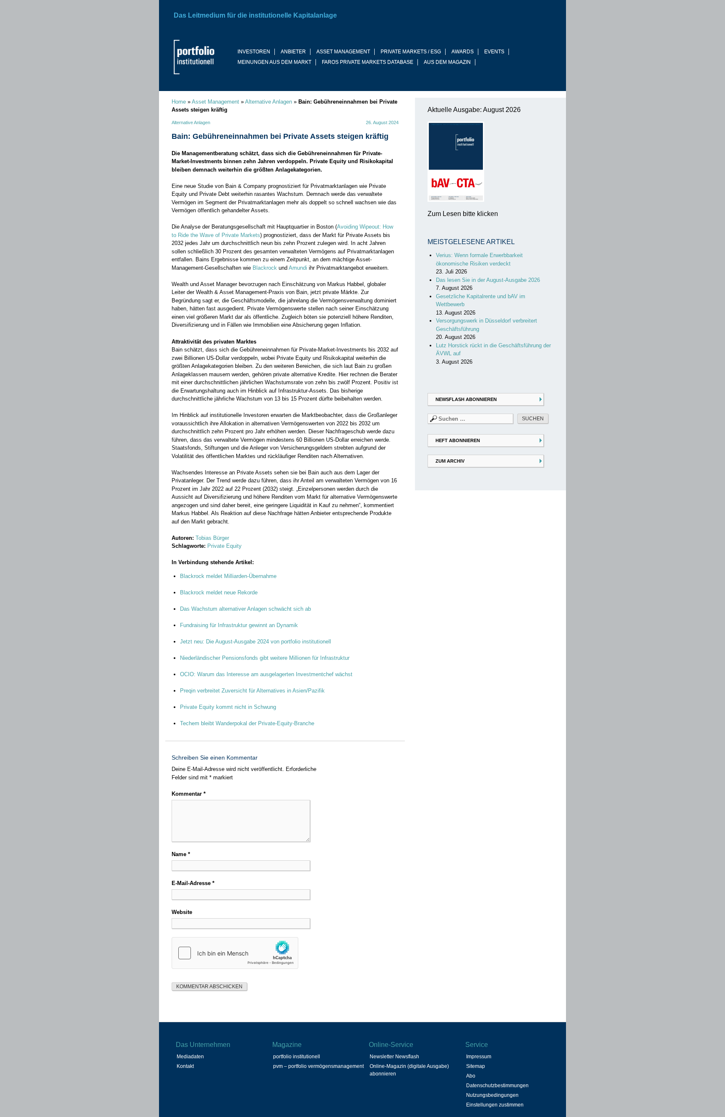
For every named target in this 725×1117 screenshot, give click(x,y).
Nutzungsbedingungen (492, 1095)
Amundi (298, 268)
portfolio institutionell (296, 1057)
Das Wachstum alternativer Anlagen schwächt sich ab (245, 609)
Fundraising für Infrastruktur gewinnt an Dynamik (239, 625)
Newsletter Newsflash (394, 1057)
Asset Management (215, 102)
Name (181, 854)
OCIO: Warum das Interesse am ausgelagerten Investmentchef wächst (266, 674)
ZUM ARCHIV (450, 460)
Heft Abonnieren (458, 440)
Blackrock (265, 268)
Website (182, 912)
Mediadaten (190, 1057)
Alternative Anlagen (268, 102)
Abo (470, 1076)
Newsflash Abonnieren (466, 399)
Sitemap (475, 1066)
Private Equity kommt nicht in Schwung (228, 707)
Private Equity (224, 546)
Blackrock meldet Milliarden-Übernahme (228, 576)
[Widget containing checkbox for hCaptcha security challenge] (235, 953)
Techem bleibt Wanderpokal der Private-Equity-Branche (247, 723)
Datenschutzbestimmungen (497, 1085)
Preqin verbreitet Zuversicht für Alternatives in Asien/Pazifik (252, 690)
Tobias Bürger (212, 538)
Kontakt (185, 1066)
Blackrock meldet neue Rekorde (219, 592)
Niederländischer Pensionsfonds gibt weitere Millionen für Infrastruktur (264, 658)
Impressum (478, 1057)
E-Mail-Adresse (193, 883)
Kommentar (189, 794)
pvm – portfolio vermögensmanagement (318, 1066)
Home (179, 102)
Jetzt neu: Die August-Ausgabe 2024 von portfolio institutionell (255, 641)
